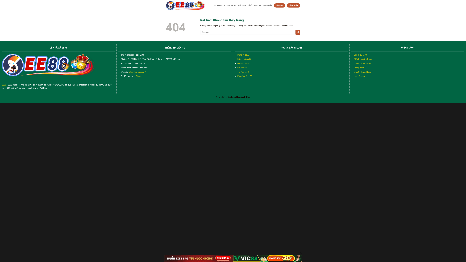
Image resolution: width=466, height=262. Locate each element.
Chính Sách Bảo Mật (362, 63)
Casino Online (230, 5)
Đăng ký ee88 (243, 55)
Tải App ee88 (243, 72)
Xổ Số (250, 5)
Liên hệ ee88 (359, 76)
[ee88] (185, 5)
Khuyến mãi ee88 (244, 76)
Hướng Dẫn (267, 5)
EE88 (4, 85)
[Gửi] (297, 32)
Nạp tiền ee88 (243, 63)
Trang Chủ (218, 5)
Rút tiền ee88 (243, 68)
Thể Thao (242, 5)
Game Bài (257, 5)
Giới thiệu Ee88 (360, 55)
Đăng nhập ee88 (244, 59)
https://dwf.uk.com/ (137, 72)
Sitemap (139, 76)
